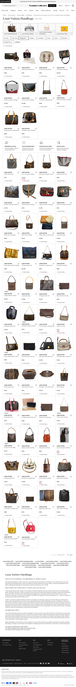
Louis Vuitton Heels (30, 567)
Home (4, 15)
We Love (62, 10)
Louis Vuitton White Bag (29, 565)
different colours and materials (42, 604)
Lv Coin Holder (39, 561)
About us (64, 644)
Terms (24, 663)
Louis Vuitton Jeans (65, 561)
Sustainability (65, 646)
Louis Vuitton (11, 15)
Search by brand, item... (10, 5)
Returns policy (22, 648)
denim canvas (24, 619)
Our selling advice (37, 645)
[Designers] (16, 10)
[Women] (23, 10)
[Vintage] (58, 10)
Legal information (18, 663)
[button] (73, 6)
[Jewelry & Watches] (52, 10)
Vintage (55, 10)
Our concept (5, 643)
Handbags (29, 15)
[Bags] (39, 10)
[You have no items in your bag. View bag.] (73, 6)
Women (20, 10)
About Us (73, 10)
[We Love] (65, 10)
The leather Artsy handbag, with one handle (17, 629)
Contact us (50, 645)
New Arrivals (4, 10)
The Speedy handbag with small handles (16, 627)
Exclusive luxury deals (45, 146)
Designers (13, 10)
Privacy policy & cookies (33, 663)
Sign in (61, 5)
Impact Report (65, 648)
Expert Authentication (28, 146)
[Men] (27, 10)
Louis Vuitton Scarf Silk (48, 563)
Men (25, 10)
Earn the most (61, 146)
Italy (27, 685)
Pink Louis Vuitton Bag (13, 565)
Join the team (65, 650)
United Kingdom (8, 685)
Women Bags (20, 15)
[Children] (34, 10)
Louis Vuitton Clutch (63, 563)
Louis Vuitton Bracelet (44, 565)
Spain (24, 685)
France (2, 685)
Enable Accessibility (5, 1)
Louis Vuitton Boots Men (13, 563)
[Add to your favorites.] (18, 68)
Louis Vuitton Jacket (52, 561)
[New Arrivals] (9, 10)
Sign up (67, 5)
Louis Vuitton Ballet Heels (60, 565)
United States (15, 685)
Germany (20, 685)
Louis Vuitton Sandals (44, 567)
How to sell (35, 643)
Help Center (50, 643)
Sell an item (52, 5)
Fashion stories (65, 652)
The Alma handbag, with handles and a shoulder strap (20, 628)
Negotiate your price (10, 146)
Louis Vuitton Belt (8, 561)
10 (68, 555)
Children (31, 10)
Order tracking (22, 643)
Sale (67, 10)
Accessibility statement (7, 663)
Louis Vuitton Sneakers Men (30, 563)
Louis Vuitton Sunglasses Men (24, 561)
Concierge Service (6, 645)
